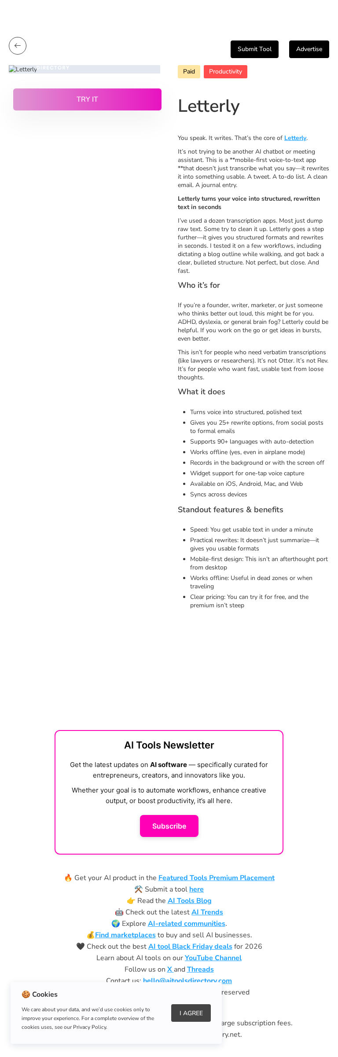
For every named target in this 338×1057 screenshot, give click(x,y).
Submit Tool (255, 49)
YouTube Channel (213, 958)
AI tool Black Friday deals (190, 946)
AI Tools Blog (190, 901)
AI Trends (207, 912)
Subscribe (169, 826)
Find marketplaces (125, 935)
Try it (87, 99)
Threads (200, 969)
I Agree (191, 1013)
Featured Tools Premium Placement (216, 878)
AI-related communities (186, 924)
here (196, 889)
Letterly (295, 138)
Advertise (309, 49)
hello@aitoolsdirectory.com (187, 981)
